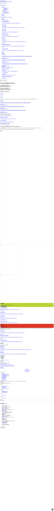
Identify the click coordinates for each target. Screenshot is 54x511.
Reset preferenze (3, 427)
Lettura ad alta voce (5, 416)
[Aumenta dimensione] (9, 406)
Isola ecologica (5, 8)
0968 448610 (27, 369)
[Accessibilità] (52, 509)
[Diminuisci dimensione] (7, 406)
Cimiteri (3, 14)
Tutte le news (3, 54)
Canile (3, 13)
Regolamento (3, 397)
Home (2, 6)
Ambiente (3, 7)
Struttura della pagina (5, 422)
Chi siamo (1, 130)
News (2, 53)
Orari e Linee (5, 11)
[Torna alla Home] (6, 1)
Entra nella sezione (2, 326)
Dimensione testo (4, 406)
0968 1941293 (27, 371)
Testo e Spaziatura (5, 405)
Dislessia (4, 419)
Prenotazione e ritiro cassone (5, 388)
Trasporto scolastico (4, 392)
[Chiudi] (53, 0)
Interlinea (3, 407)
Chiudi (3, 426)
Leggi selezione (4, 418)
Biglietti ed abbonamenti (6, 12)
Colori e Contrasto (5, 408)
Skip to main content (2, 0)
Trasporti (3, 37)
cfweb (3, 400)
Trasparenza (3, 66)
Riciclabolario (5, 9)
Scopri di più (2, 345)
